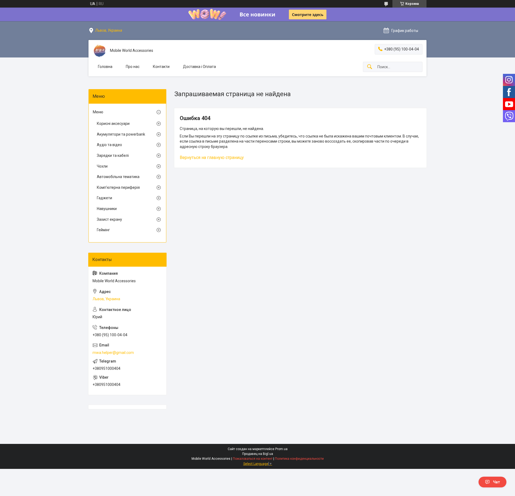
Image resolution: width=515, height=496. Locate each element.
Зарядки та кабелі (113, 155)
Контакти (161, 66)
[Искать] (369, 67)
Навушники (107, 209)
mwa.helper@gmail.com (113, 352)
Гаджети (104, 198)
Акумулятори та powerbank (121, 134)
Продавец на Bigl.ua (257, 454)
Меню (98, 112)
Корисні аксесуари (113, 123)
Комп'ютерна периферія (118, 187)
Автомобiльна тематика (118, 177)
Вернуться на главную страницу (212, 157)
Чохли (102, 166)
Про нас (132, 66)
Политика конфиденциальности (299, 459)
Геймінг (103, 230)
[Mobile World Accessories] (99, 50)
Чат (496, 482)
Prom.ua (281, 449)
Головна (105, 66)
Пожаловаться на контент (253, 459)
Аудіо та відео (109, 145)
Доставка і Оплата (199, 66)
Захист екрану (109, 219)
